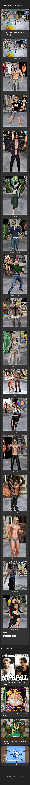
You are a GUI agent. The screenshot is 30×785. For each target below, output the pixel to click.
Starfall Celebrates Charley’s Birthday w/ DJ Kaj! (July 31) (15, 714)
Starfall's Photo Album (9, 6)
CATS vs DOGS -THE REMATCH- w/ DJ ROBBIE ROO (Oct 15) (15, 683)
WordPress (14, 778)
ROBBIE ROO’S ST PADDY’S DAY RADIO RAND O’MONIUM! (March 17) (14, 742)
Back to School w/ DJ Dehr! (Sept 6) (11, 764)
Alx (22, 778)
